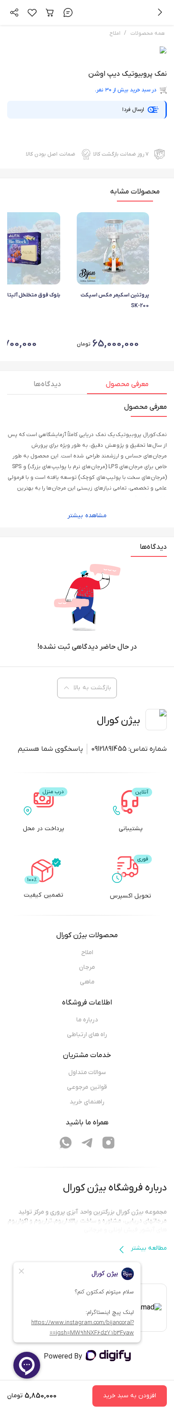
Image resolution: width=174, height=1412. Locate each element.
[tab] (127, 386)
